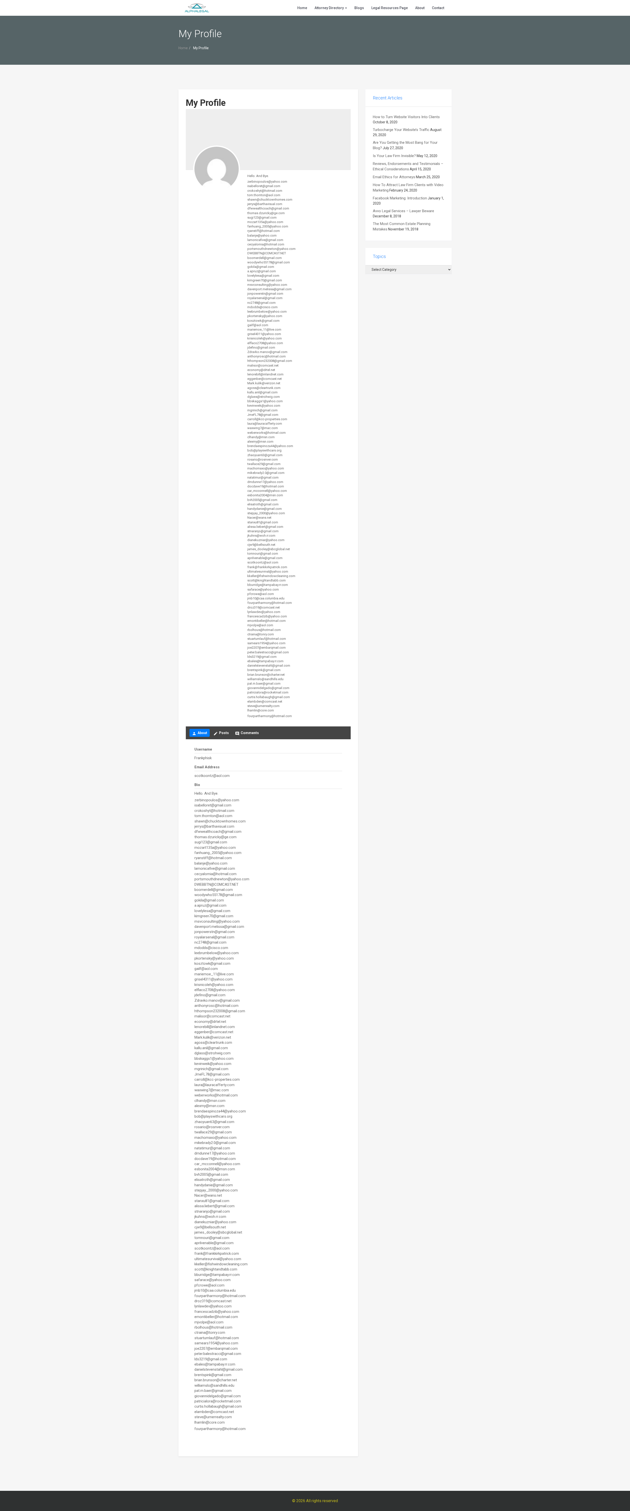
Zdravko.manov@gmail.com (267, 352)
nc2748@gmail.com (261, 303)
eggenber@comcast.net (264, 379)
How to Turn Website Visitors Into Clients (406, 117)
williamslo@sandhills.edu (265, 679)
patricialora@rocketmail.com (267, 692)
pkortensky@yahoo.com (264, 316)
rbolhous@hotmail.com (264, 630)
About (420, 8)
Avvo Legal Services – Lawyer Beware (403, 211)
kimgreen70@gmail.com (264, 280)
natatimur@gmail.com (263, 477)
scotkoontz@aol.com (262, 562)
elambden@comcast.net (264, 701)
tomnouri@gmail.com (262, 553)
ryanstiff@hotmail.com (263, 231)
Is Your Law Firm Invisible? (394, 156)
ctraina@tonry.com (260, 634)
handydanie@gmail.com (264, 509)
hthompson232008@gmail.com (269, 361)
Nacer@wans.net (259, 517)
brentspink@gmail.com (264, 670)
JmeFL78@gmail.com (262, 415)
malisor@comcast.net (263, 365)
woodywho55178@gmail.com (268, 262)
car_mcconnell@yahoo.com (267, 491)
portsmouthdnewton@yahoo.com (271, 249)
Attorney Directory (330, 8)
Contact (438, 8)
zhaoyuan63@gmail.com (265, 455)
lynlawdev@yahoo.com (263, 612)
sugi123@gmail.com (262, 217)
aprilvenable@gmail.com (265, 558)
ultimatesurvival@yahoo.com (267, 571)
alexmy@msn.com (260, 441)
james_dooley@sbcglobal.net (268, 549)
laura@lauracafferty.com (264, 423)
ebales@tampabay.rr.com (265, 661)
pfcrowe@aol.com (260, 594)
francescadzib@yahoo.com (267, 616)
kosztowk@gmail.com (263, 320)
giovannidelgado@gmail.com (268, 688)
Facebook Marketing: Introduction (400, 198)
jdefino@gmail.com (261, 347)
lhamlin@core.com (260, 710)
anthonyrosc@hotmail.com (266, 356)
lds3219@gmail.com (262, 657)
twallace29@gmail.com (264, 464)
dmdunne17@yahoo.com (265, 482)
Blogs (359, 8)
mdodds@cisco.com (262, 307)
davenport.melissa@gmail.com (269, 289)
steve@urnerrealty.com (263, 706)
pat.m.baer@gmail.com (264, 683)
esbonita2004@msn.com (265, 495)
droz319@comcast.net (263, 607)
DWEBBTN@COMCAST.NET (266, 253)
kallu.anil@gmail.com (262, 392)
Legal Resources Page (389, 8)
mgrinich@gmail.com (262, 410)
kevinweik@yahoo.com (263, 405)
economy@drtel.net (261, 370)
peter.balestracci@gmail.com (268, 652)
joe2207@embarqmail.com (266, 647)
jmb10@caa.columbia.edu (265, 598)
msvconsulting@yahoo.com (267, 285)
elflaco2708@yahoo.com (265, 343)
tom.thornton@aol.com (263, 195)
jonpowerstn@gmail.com (265, 293)
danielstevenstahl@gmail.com (268, 665)
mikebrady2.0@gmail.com (265, 473)
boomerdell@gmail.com (264, 258)
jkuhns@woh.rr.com (261, 535)
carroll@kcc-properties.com (267, 419)
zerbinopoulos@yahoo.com (267, 181)
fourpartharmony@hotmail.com (269, 603)
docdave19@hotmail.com (265, 486)
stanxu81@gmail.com (262, 522)
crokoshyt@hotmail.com (264, 191)
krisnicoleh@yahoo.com (264, 338)
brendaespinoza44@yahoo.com (270, 446)
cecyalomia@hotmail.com (265, 244)
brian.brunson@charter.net (266, 674)
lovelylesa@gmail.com (263, 275)
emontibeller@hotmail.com (266, 621)
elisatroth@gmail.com (263, 504)
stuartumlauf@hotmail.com (266, 639)
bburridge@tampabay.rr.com (267, 585)
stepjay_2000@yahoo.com (266, 513)
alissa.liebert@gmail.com (265, 527)
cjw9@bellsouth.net (261, 545)
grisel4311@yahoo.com (264, 334)
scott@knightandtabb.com (266, 580)
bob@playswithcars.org (264, 450)
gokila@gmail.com (260, 267)
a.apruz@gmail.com (261, 271)
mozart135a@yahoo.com (265, 222)
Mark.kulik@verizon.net (263, 383)
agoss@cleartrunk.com (264, 388)
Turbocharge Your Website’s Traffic (401, 130)
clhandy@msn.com (261, 437)
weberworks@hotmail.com (266, 432)
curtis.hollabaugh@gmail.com (268, 697)
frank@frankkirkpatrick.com (267, 567)
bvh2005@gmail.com (262, 500)
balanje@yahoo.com (262, 235)
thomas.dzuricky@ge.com (266, 213)
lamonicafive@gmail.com (265, 240)
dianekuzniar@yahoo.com (265, 540)
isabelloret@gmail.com (263, 186)
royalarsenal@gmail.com (265, 298)
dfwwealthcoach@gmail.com (268, 208)
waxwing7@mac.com (262, 428)
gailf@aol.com (257, 325)
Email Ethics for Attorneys (394, 177)
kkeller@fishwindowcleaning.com (271, 576)
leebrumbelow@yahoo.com (267, 311)
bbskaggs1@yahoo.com (265, 401)
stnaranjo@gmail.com (263, 531)
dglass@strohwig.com (263, 397)
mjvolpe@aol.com (260, 625)
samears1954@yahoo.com (266, 643)
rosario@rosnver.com (262, 459)
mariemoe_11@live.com (264, 329)
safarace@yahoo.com (263, 589)
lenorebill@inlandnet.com (265, 374)
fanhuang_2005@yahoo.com (267, 226)
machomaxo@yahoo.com (265, 468)
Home (302, 8)
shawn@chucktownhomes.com (269, 199)
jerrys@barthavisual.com (264, 204)
